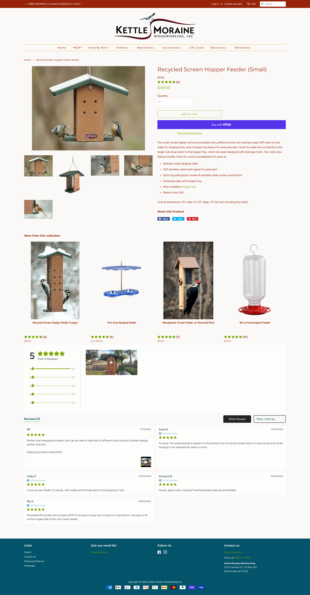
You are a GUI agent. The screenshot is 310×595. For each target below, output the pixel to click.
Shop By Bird (98, 47)
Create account (233, 3)
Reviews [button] (32, 419)
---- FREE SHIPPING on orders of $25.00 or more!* (52, 3)
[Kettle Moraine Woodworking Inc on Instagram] (165, 552)
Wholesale (243, 47)
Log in (215, 3)
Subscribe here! (99, 552)
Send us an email (233, 552)
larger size (189, 186)
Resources (218, 47)
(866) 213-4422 (242, 557)
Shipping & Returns (34, 561)
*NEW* (77, 47)
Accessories (172, 47)
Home (61, 47)
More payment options (189, 133)
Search (27, 552)
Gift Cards (196, 47)
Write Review (237, 419)
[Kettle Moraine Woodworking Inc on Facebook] (159, 552)
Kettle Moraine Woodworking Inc (165, 581)
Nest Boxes (145, 47)
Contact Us (30, 556)
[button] (168, 82)
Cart (253, 3)
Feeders (122, 47)
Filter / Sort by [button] (266, 419)
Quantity (162, 95)
